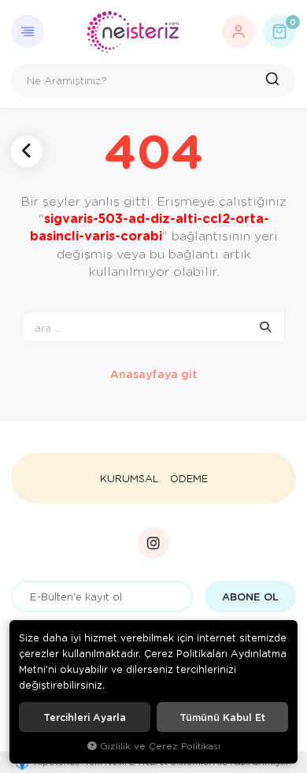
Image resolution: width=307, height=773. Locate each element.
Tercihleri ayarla (84, 717)
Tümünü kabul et (222, 717)
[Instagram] (153, 543)
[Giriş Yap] (238, 31)
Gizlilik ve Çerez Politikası (160, 746)
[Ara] (274, 80)
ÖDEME (189, 478)
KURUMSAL (129, 478)
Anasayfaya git (154, 373)
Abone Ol (250, 596)
